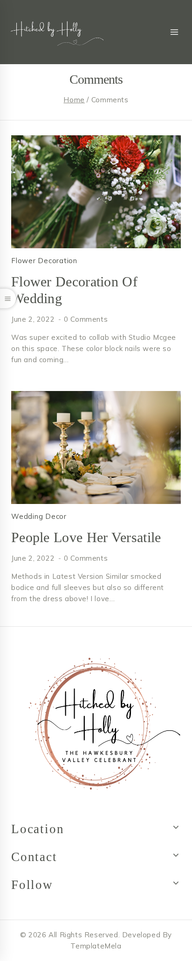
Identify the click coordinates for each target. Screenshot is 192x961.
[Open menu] (174, 32)
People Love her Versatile (86, 537)
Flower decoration (44, 260)
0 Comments (86, 319)
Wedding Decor (39, 516)
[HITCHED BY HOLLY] (54, 32)
